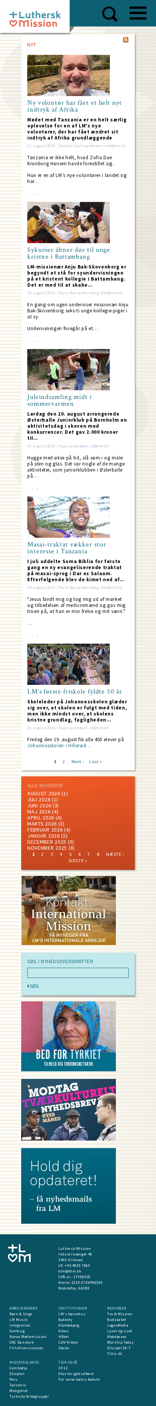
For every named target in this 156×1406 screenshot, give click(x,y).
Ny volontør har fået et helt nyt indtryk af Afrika (74, 106)
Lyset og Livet (120, 1330)
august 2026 (43, 793)
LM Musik (18, 1319)
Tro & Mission (120, 1313)
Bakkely (65, 1319)
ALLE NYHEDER (44, 785)
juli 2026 (38, 799)
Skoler (64, 1347)
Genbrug (17, 1330)
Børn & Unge (20, 1313)
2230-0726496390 (87, 1282)
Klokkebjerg (69, 1325)
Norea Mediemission (28, 1336)
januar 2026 (43, 835)
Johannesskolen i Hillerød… (59, 745)
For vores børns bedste (79, 1379)
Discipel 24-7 (118, 1347)
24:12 (63, 1368)
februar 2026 (44, 829)
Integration (20, 1325)
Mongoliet (18, 1390)
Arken (63, 1330)
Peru (13, 1379)
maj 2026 (39, 811)
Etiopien (17, 1373)
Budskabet (116, 1319)
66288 (84, 1288)
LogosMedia (118, 1325)
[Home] (37, 18)
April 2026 (40, 817)
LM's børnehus (72, 1313)
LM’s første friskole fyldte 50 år (74, 691)
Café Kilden (68, 1342)
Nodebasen (117, 1336)
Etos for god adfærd (76, 1373)
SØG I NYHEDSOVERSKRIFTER (60, 962)
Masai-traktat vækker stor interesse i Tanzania (66, 548)
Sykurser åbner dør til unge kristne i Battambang (68, 253)
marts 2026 (42, 823)
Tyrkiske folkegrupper (29, 1396)
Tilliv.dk (114, 1353)
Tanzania (17, 1385)
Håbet (63, 1336)
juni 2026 (39, 805)
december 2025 (46, 841)
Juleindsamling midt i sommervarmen (59, 400)
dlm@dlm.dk (69, 1271)
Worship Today (120, 1342)
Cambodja (18, 1368)
